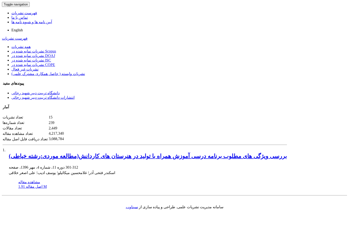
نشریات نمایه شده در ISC (31, 60)
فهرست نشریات (24, 13)
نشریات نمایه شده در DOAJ (33, 56)
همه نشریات (21, 47)
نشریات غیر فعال (24, 69)
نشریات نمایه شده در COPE (33, 65)
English (17, 30)
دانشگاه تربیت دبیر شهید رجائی (35, 93)
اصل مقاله (32, 186)
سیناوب (132, 207)
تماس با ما (19, 17)
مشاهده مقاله (29, 182)
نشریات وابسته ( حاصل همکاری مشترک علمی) (48, 74)
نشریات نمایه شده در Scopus (33, 51)
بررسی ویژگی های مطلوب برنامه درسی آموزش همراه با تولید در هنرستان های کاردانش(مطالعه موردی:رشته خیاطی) (148, 156)
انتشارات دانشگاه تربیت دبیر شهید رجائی (43, 97)
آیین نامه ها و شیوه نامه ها (31, 22)
